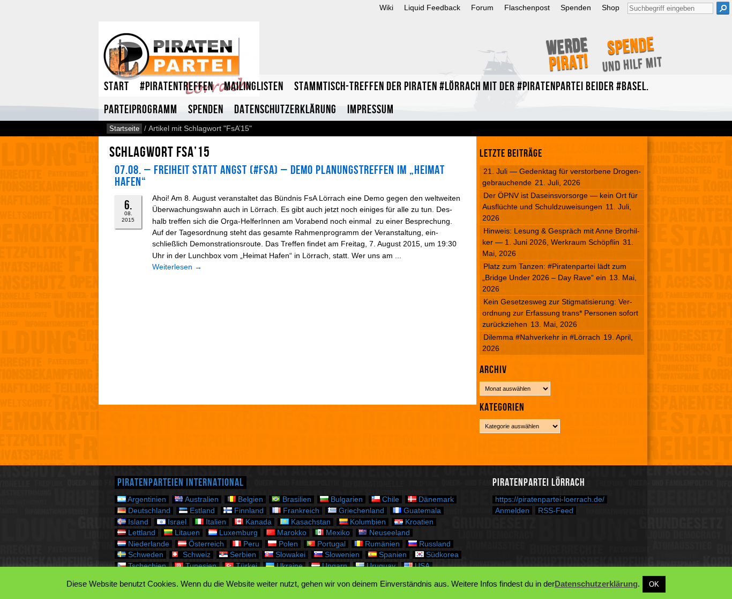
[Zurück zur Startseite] (179, 63)
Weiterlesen (177, 266)
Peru (250, 544)
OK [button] (654, 584)
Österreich (205, 544)
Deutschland (148, 511)
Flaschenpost (527, 8)
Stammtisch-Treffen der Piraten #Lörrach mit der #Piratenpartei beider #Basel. (471, 86)
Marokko (291, 533)
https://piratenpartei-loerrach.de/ (549, 499)
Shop (610, 8)
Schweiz (196, 555)
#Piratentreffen (176, 86)
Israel (176, 522)
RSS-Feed (555, 510)
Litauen (186, 533)
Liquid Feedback (432, 8)
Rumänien (381, 544)
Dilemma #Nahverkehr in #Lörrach (541, 337)
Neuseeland (388, 533)
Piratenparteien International (180, 482)
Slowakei (289, 555)
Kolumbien (367, 522)
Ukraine (288, 566)
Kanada (257, 522)
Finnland (248, 511)
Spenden (576, 8)
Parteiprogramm (140, 109)
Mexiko (337, 533)
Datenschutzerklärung (285, 109)
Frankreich (300, 511)
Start (116, 86)
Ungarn (333, 566)
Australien (201, 499)
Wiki (386, 8)
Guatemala (421, 511)
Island (137, 522)
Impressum (370, 109)
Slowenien (341, 555)
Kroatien (418, 522)
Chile (389, 499)
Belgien (249, 499)
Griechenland (360, 511)
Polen (287, 544)
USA (421, 566)
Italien (215, 522)
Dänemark (435, 499)
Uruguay (379, 566)
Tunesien (199, 566)
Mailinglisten (253, 86)
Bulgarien (345, 499)
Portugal (330, 544)
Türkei (245, 566)
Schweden (144, 555)
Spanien (392, 555)
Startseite (124, 129)
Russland (434, 544)
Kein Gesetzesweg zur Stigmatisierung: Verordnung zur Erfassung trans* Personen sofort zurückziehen (560, 312)
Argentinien (146, 499)
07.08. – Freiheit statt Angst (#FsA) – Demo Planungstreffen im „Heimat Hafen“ (280, 176)
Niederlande (147, 544)
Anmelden (512, 510)
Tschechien (146, 566)
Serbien (242, 555)
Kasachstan (310, 522)
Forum (482, 8)
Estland (201, 511)
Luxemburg (237, 533)
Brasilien (295, 499)
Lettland (140, 533)
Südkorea (441, 555)
